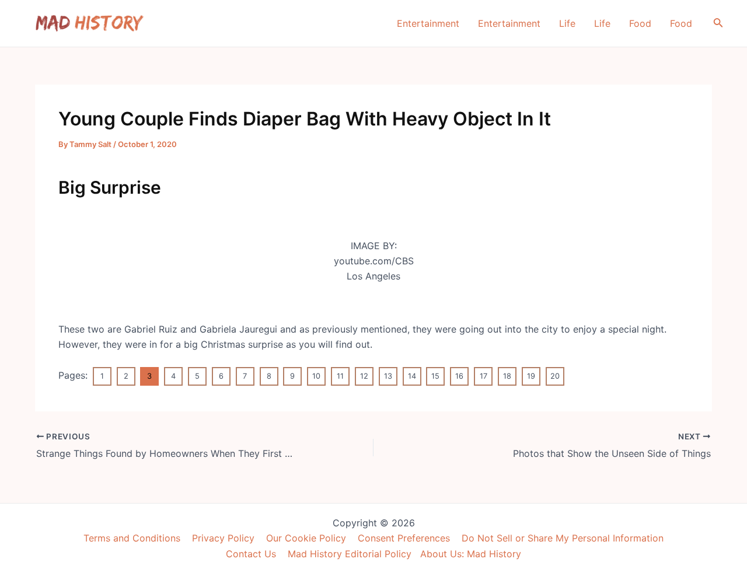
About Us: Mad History (470, 554)
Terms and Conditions (131, 538)
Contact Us (251, 554)
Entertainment (428, 23)
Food (640, 23)
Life (567, 23)
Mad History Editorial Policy (349, 554)
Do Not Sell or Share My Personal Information (563, 538)
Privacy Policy (223, 538)
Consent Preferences (404, 538)
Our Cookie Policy (306, 538)
